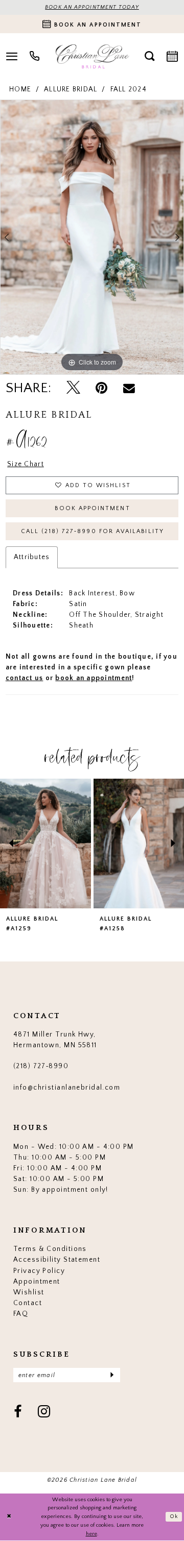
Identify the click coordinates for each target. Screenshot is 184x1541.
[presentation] (45, 843)
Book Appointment (92, 508)
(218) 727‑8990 (40, 1066)
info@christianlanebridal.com (66, 1087)
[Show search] (149, 56)
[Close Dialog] (9, 1517)
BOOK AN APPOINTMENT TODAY (92, 7)
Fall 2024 (128, 89)
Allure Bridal (70, 89)
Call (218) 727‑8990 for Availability (92, 531)
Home (20, 89)
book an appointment (93, 678)
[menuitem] (35, 56)
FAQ (20, 1313)
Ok (174, 1516)
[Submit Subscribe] (111, 1375)
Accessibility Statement (56, 1259)
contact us (24, 678)
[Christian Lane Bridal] (92, 56)
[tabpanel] (92, 237)
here (91, 1534)
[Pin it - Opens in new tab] (101, 388)
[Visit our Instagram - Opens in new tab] (44, 1412)
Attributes (32, 557)
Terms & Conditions (50, 1249)
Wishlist (28, 1292)
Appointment (36, 1281)
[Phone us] (35, 56)
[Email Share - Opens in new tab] (129, 388)
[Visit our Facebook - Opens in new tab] (17, 1412)
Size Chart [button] (25, 464)
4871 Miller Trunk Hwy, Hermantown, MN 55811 (55, 1040)
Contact (27, 1303)
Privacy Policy (39, 1270)
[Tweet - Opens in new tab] (73, 388)
